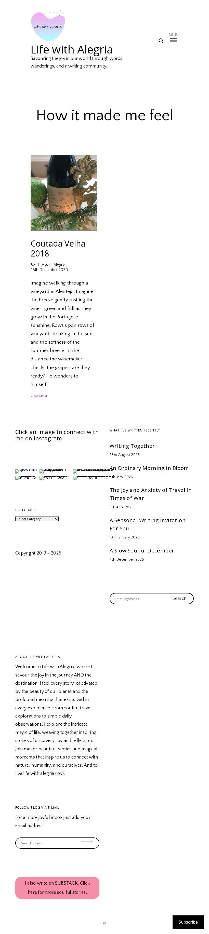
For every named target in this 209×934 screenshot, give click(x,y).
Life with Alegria (72, 49)
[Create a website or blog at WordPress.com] (104, 924)
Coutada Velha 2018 (58, 248)
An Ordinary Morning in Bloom (149, 467)
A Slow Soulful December (142, 550)
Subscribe (188, 922)
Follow (89, 835)
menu (173, 34)
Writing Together (132, 445)
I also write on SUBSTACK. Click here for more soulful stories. (57, 888)
